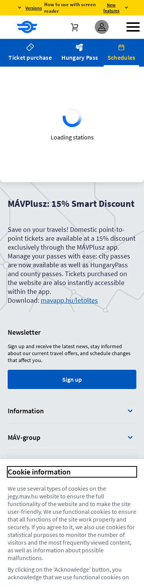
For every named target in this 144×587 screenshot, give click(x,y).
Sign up (72, 379)
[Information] (130, 410)
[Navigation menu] (133, 27)
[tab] (30, 53)
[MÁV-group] (130, 437)
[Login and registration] (102, 27)
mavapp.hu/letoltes (69, 300)
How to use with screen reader (70, 7)
